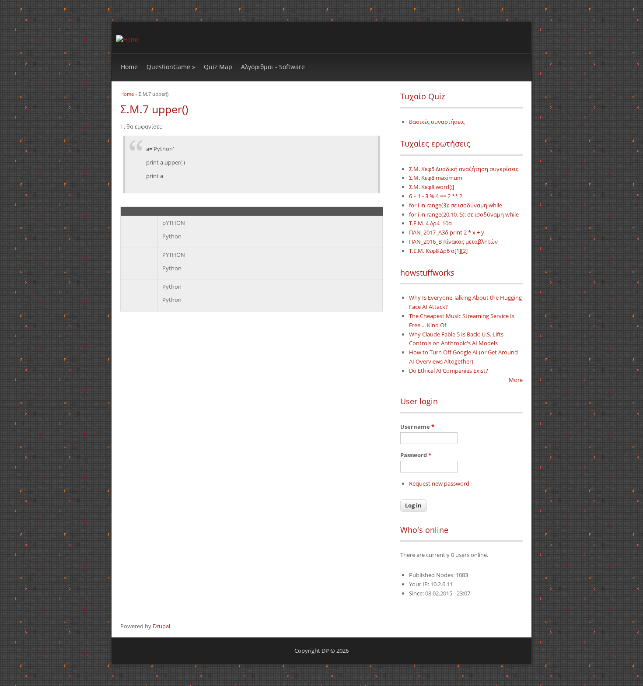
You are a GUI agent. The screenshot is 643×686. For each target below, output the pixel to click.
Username (417, 426)
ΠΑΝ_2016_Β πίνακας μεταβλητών (453, 241)
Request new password (439, 483)
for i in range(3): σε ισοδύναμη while (455, 205)
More (516, 380)
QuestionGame (171, 67)
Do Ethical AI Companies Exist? (448, 370)
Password (415, 455)
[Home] (127, 39)
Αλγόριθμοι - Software (273, 67)
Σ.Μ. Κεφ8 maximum (435, 178)
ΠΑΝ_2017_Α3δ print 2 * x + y (446, 232)
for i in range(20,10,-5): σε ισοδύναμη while (464, 214)
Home (129, 67)
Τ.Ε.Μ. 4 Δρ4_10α (430, 223)
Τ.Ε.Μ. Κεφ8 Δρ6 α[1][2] (438, 251)
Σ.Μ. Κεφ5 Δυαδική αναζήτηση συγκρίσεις (463, 169)
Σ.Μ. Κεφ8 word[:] (431, 187)
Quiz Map (218, 67)
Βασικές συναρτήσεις (437, 122)
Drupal (161, 626)
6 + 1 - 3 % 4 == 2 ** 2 (435, 196)
